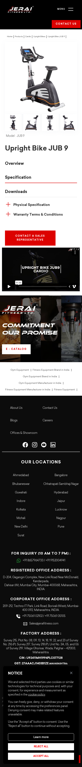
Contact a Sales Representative (30, 238)
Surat (21, 535)
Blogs (14, 420)
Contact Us (50, 408)
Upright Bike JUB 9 (56, 37)
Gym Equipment (20, 370)
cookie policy (36, 695)
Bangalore (61, 475)
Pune (61, 527)
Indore (21, 501)
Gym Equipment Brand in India (40, 376)
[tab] (41, 164)
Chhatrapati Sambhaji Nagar (61, 484)
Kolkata (21, 509)
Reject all (41, 747)
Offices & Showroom (23, 433)
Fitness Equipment (64, 390)
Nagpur (61, 518)
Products (19, 37)
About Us (16, 408)
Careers (48, 420)
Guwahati (21, 492)
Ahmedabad (21, 475)
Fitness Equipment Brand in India (51, 370)
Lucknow (61, 509)
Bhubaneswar (21, 484)
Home (10, 37)
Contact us (66, 24)
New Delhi (21, 527)
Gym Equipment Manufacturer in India (40, 383)
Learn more (41, 737)
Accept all (41, 756)
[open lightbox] (41, 78)
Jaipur (61, 501)
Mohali (21, 518)
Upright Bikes (39, 37)
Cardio (28, 37)
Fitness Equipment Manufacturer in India (27, 390)
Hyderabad (61, 492)
